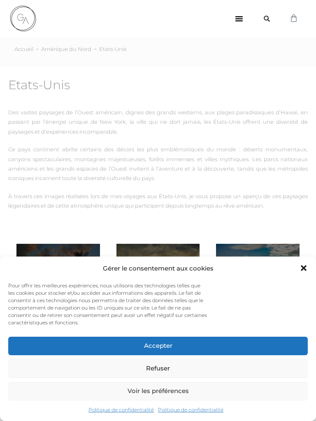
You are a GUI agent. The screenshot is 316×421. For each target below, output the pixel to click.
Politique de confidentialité (121, 410)
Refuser (158, 368)
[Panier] (294, 18)
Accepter (158, 345)
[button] (304, 268)
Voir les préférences (158, 391)
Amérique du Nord (66, 49)
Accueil (23, 49)
